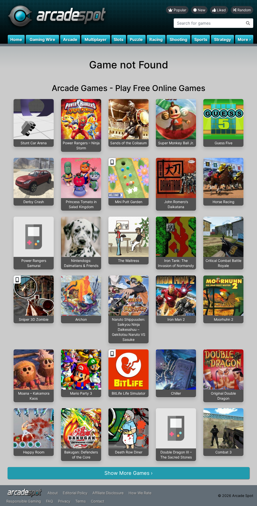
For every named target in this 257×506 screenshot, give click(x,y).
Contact (97, 501)
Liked (221, 10)
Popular (179, 10)
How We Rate (139, 493)
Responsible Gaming (23, 501)
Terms (80, 501)
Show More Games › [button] (128, 473)
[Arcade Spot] (64, 17)
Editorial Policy (75, 493)
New (201, 10)
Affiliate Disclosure (107, 493)
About (52, 493)
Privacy (64, 501)
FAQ (49, 501)
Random (243, 10)
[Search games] (248, 23)
